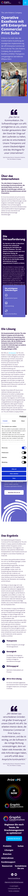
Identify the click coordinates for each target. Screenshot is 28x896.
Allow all (14, 469)
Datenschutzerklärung (14, 878)
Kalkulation (15, 255)
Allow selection (14, 473)
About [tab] (23, 421)
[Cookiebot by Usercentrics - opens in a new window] (19, 417)
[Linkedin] (12, 874)
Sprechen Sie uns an (14, 492)
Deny (14, 478)
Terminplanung (7, 255)
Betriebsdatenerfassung (11, 257)
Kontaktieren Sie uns (21, 867)
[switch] (24, 452)
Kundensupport (8, 862)
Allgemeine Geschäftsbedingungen (14, 882)
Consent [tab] (5, 421)
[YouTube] (15, 874)
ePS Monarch (12, 353)
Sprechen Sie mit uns (14, 838)
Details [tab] (14, 421)
